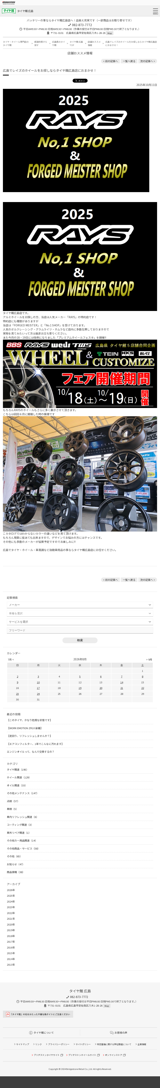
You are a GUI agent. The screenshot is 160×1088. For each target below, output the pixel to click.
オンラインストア (113, 1054)
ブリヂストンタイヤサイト (47, 1054)
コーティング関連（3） (20, 825)
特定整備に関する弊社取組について (114, 1044)
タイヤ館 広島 (25, 11)
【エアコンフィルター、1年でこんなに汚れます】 (35, 744)
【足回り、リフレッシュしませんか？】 (29, 736)
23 (17, 694)
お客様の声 (121, 1032)
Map (110, 33)
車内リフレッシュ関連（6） (23, 817)
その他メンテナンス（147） (23, 793)
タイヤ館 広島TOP (76, 43)
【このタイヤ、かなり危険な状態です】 (29, 720)
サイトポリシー (83, 1044)
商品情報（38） (16, 872)
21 (121, 688)
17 (38, 688)
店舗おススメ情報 (94, 43)
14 (121, 682)
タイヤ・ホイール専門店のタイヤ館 (16, 43)
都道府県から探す (40, 43)
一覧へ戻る (129, 61)
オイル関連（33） (17, 785)
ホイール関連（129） (19, 777)
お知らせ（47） (16, 864)
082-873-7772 (82, 24)
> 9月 (149, 659)
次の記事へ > (147, 61)
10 (38, 682)
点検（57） (13, 801)
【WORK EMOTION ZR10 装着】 (25, 728)
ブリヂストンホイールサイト (82, 1054)
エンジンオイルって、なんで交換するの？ (30, 751)
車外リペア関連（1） (19, 833)
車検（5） (12, 809)
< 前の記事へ (110, 61)
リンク (38, 1044)
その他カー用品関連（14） (22, 840)
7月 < (11, 659)
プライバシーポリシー (58, 1044)
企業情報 (142, 1044)
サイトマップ (22, 1044)
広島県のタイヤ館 (58, 43)
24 (38, 694)
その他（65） (14, 856)
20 (101, 688)
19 (80, 688)
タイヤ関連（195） (18, 769)
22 (142, 688)
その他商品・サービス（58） (23, 848)
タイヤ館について (44, 1032)
